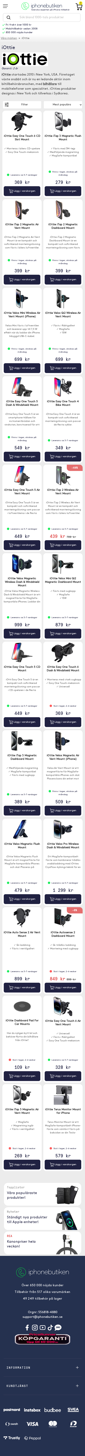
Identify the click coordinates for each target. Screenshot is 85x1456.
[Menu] (6, 6)
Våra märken (9, 38)
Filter (24, 104)
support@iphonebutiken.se (42, 1317)
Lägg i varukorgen (24, 191)
